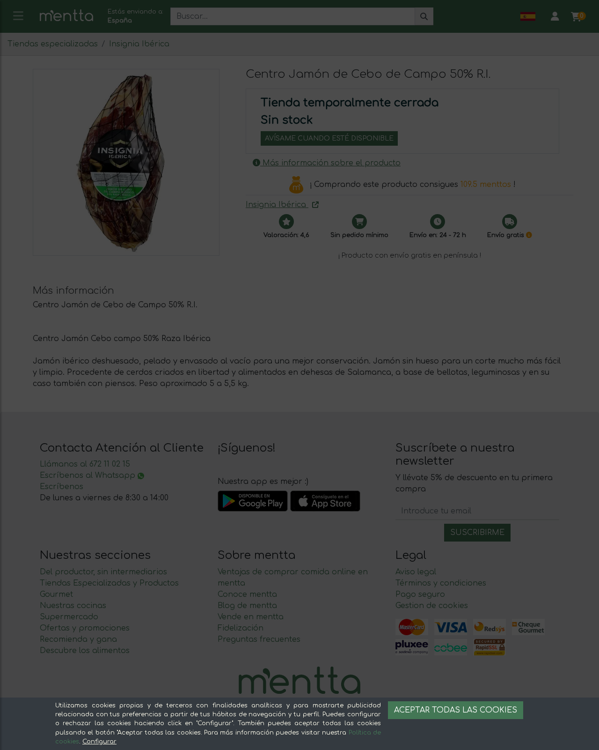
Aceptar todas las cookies (455, 710)
